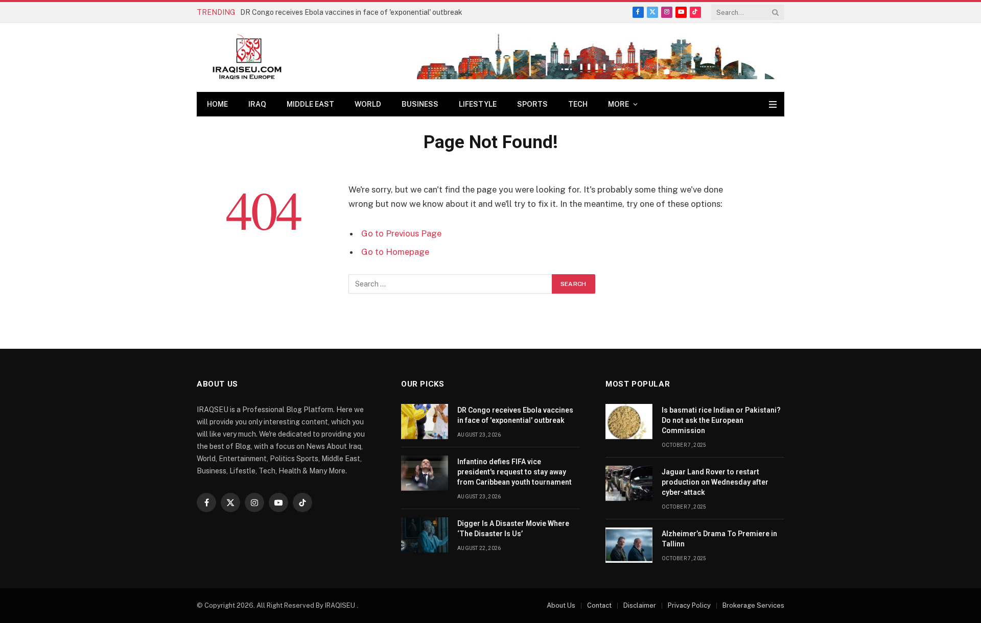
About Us (561, 605)
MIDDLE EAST (310, 104)
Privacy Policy (689, 605)
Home (217, 104)
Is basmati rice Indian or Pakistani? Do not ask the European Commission (721, 420)
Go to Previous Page (401, 233)
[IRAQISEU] (247, 57)
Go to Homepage (395, 252)
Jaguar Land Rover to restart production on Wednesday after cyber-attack (715, 482)
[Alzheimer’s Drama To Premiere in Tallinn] (628, 545)
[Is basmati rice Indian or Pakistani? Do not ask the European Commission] (628, 421)
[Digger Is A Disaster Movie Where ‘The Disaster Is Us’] (424, 535)
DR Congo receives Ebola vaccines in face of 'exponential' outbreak (351, 12)
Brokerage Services (753, 605)
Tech (578, 104)
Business (420, 104)
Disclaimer (639, 605)
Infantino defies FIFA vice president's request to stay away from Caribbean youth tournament (514, 472)
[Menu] (773, 104)
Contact (599, 605)
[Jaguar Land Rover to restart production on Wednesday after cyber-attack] (628, 483)
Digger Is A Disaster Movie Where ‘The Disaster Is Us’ (513, 528)
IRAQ (257, 104)
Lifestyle (478, 104)
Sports (532, 104)
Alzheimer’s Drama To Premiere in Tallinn (719, 539)
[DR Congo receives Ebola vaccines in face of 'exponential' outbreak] (424, 421)
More (618, 104)
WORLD (368, 104)
